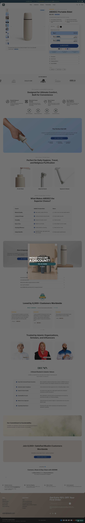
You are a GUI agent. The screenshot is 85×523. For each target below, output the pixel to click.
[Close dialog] (56, 245)
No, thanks (42, 266)
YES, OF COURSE (42, 264)
